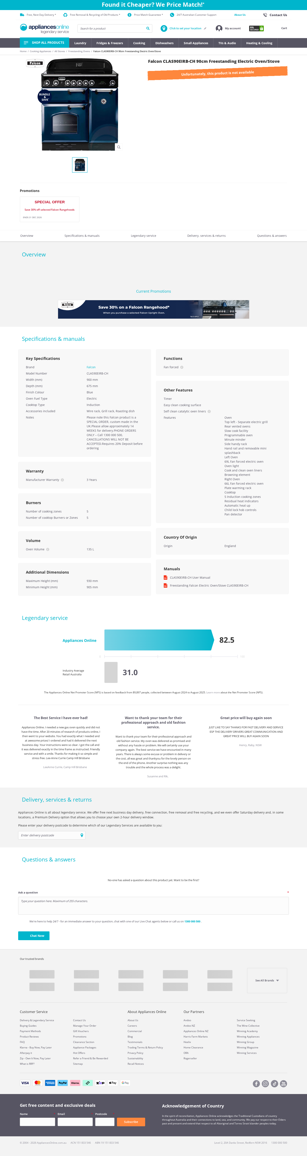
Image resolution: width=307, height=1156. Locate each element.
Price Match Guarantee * (148, 15)
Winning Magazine (247, 1047)
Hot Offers (79, 1053)
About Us (240, 15)
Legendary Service (43, 1020)
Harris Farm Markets (196, 1036)
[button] (228, 28)
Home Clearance (193, 1047)
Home (23, 51)
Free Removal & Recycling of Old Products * (95, 15)
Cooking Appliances (40, 51)
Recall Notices (136, 1064)
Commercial (135, 1031)
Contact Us (79, 1020)
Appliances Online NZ (196, 1031)
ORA (186, 1053)
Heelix (187, 1042)
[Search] (148, 28)
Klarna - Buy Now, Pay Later (36, 1047)
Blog (130, 1036)
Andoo (187, 1020)
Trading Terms (136, 1047)
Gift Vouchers (81, 1031)
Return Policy (155, 1047)
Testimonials (135, 1042)
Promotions (79, 1036)
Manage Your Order (84, 1025)
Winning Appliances (248, 1036)
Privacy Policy (135, 1053)
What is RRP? (27, 1064)
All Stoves (60, 51)
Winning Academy (247, 1031)
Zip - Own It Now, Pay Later (35, 1058)
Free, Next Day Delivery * (41, 15)
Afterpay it (26, 1053)
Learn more (213, 692)
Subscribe (131, 1122)
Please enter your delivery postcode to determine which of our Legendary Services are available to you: (90, 825)
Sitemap (78, 1064)
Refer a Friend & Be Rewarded (90, 1058)
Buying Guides (28, 1025)
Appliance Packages (84, 1047)
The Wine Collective (248, 1025)
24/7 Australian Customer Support (196, 15)
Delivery (24, 1020)
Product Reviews (29, 1036)
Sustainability (135, 1058)
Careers (132, 1025)
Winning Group (245, 1042)
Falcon (91, 367)
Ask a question (28, 892)
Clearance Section (83, 1042)
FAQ (22, 1042)
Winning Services (247, 1053)
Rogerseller (190, 1058)
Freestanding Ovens (79, 51)
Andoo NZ (189, 1025)
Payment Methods (30, 1031)
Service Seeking (246, 1020)
